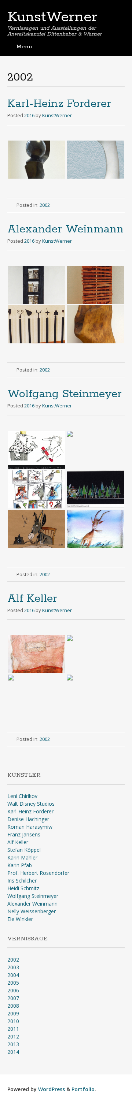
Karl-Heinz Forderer (59, 104)
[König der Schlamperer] (95, 450)
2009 (13, 1013)
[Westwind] (95, 529)
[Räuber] (95, 489)
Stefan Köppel (24, 849)
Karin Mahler (22, 857)
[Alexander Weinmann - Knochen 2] (95, 160)
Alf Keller (32, 599)
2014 (13, 1051)
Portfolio (83, 1089)
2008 (13, 1005)
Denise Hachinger (28, 819)
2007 (13, 998)
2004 (13, 974)
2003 (13, 967)
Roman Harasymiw (29, 826)
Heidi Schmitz (23, 888)
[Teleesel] (36, 529)
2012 (13, 1036)
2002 (45, 205)
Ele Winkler (20, 918)
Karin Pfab (19, 865)
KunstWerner (52, 17)
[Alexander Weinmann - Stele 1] (36, 285)
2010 (13, 1021)
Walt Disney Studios (31, 803)
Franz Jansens (23, 834)
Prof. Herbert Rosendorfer (38, 872)
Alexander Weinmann (65, 229)
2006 (13, 990)
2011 (13, 1028)
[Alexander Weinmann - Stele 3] (36, 324)
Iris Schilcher (22, 880)
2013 (13, 1044)
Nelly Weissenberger (31, 911)
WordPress (51, 1089)
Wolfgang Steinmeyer (64, 394)
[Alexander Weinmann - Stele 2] (95, 285)
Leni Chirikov (22, 795)
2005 (13, 982)
